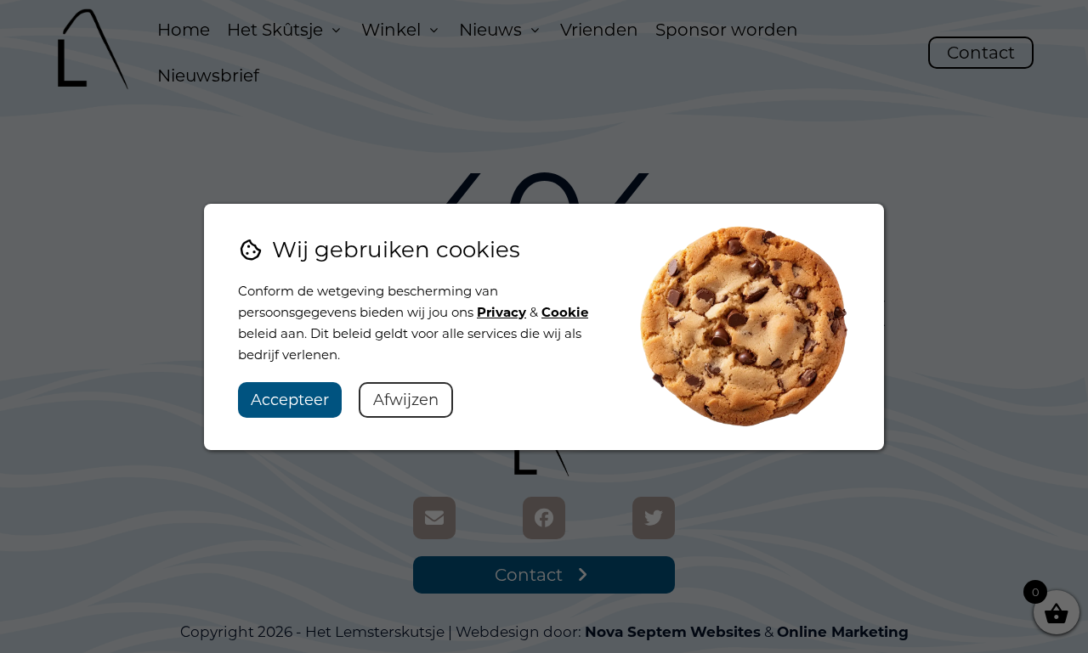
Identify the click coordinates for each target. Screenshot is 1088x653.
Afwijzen (406, 400)
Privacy (501, 312)
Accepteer (290, 400)
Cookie (564, 312)
